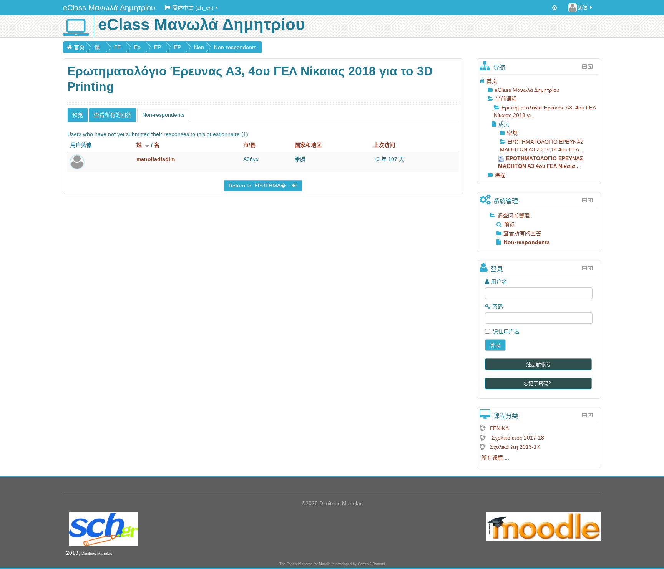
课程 (500, 175)
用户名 (499, 282)
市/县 (249, 145)
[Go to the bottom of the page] (554, 7)
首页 (79, 47)
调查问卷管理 (513, 215)
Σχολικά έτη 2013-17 (515, 447)
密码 (497, 307)
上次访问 (384, 145)
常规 (512, 133)
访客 (583, 7)
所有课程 (492, 458)
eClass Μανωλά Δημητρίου (109, 7)
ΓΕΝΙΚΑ (499, 428)
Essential (294, 564)
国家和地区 (308, 145)
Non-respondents (235, 47)
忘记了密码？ (538, 383)
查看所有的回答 (112, 115)
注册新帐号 (538, 364)
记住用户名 (506, 331)
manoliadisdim (155, 159)
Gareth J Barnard (371, 564)
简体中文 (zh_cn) (193, 8)
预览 (77, 115)
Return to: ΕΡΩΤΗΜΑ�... (259, 185)
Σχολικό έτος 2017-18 (517, 438)
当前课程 (506, 99)
